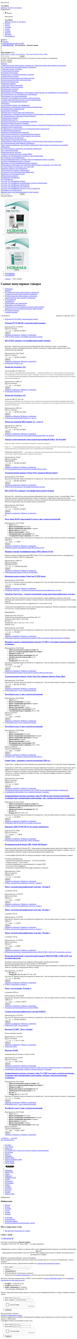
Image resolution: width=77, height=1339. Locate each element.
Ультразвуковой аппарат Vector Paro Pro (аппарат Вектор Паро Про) (35, 676)
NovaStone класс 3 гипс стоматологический (24, 694)
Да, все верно (17, 8)
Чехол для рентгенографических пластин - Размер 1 (27, 910)
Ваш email (8, 1326)
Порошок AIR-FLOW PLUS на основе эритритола (27, 827)
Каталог (7, 1205)
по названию (34, 316)
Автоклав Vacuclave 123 (15, 395)
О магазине (9, 1217)
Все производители (7, 1140)
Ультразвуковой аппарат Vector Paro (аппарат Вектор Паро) (31, 473)
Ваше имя (8, 1298)
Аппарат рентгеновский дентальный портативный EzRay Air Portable (35, 439)
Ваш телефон (9, 1300)
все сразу (14, 1138)
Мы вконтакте (10, 1231)
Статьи (7, 1210)
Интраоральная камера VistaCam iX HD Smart (25, 576)
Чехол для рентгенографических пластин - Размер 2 (27, 933)
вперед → (6, 1138)
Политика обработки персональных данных (20, 1223)
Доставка (8, 1209)
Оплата (7, 1207)
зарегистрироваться (23, 1275)
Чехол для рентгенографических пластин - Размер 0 (27, 887)
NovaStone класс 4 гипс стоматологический (24, 726)
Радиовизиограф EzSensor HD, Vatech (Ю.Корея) (26, 844)
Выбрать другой (6, 8)
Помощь (8, 1214)
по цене (26, 316)
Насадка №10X (11, 1050)
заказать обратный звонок (53, 1278)
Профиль (4, 39)
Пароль (7, 1269)
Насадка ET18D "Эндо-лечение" (19, 1029)
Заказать (8, 1310)
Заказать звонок (32, 45)
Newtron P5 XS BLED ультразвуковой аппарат (25, 323)
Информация (5, 9)
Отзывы (7, 1212)
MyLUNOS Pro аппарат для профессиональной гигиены (29, 491)
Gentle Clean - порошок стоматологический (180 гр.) (27, 760)
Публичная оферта (11, 1221)
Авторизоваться (10, 1271)
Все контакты (20, 45)
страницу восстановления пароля (48, 1263)
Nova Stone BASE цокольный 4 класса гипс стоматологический (32, 519)
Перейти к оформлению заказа (11, 1315)
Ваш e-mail (8, 1267)
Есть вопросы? (10, 1219)
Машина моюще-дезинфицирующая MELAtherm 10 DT (29, 552)
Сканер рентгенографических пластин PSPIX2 (25, 1012)
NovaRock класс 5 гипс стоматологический (23, 1108)
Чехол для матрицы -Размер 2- (18, 988)
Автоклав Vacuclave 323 (15, 367)
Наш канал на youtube (22, 1231)
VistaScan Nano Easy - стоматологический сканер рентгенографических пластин (40, 594)
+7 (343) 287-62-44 (7, 45)
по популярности (16, 316)
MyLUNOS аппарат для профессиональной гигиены (28, 341)
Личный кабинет (6, 196)
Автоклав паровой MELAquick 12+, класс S (24, 422)
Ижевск (9, 13)
